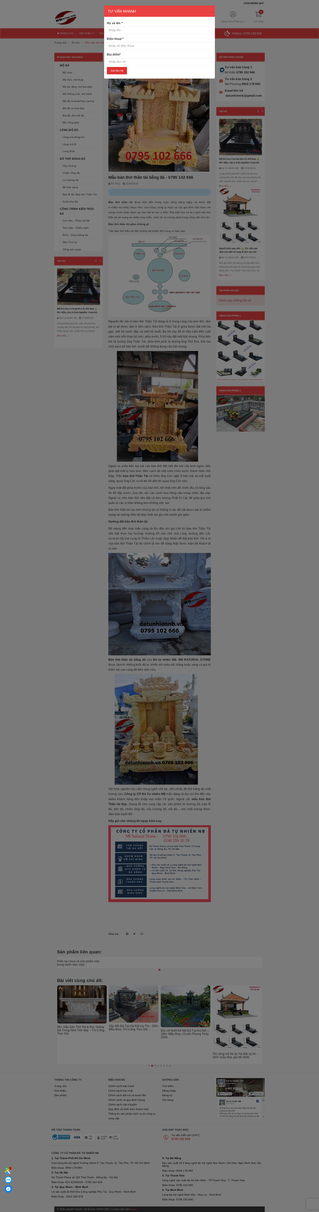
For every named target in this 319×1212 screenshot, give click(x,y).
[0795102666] (8, 1189)
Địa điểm (114, 54)
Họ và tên (115, 23)
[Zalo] (8, 1179)
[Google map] (8, 1170)
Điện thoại (115, 38)
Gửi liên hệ (117, 70)
